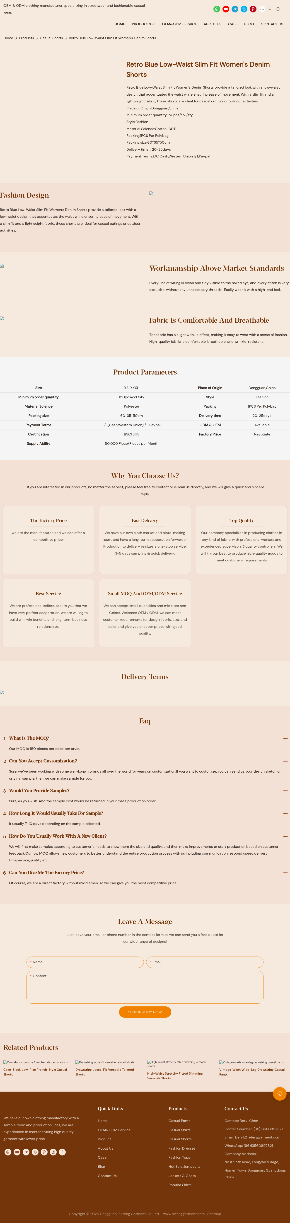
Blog (101, 1166)
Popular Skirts (180, 1184)
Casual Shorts (51, 38)
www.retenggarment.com (184, 1213)
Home (103, 1120)
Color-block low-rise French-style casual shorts (35, 1072)
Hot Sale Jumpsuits (185, 1166)
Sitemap (214, 1213)
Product (104, 1139)
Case (102, 1157)
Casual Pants (179, 1120)
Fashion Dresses (182, 1148)
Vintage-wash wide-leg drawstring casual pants (252, 1072)
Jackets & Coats (182, 1175)
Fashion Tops (179, 1157)
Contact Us (107, 1175)
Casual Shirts (180, 1130)
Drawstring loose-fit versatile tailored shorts (104, 1072)
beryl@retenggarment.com (257, 1137)
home (8, 38)
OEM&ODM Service (114, 1130)
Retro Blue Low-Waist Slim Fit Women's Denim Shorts (112, 38)
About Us (105, 1148)
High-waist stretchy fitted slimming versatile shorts (175, 1075)
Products (26, 38)
